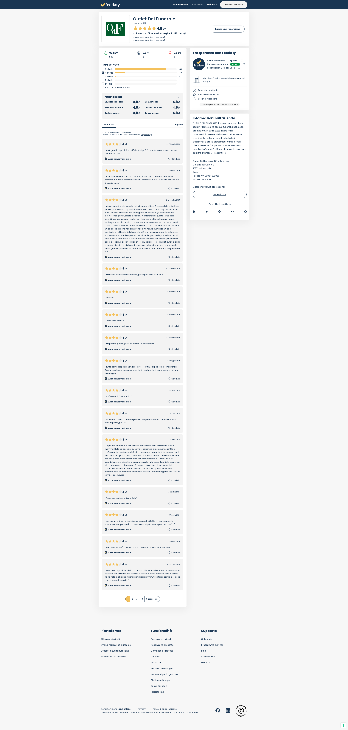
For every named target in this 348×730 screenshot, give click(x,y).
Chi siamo (197, 4)
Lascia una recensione (227, 29)
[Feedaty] (110, 5)
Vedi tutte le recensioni (117, 87)
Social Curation (159, 686)
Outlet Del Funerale (154, 19)
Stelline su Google (160, 680)
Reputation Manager (162, 668)
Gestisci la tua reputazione (115, 650)
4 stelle (109, 72)
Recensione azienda (161, 639)
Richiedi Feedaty (233, 4)
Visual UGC (156, 662)
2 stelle (109, 80)
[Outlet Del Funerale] (115, 29)
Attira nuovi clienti (110, 639)
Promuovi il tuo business (113, 656)
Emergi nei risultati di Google (116, 645)
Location (155, 656)
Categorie (206, 639)
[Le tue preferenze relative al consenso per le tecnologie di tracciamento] (343, 725)
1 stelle (108, 83)
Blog (203, 650)
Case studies (208, 656)
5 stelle (109, 69)
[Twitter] (207, 211)
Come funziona (179, 4)
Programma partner (212, 645)
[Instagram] (245, 211)
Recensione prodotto (162, 645)
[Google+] (219, 211)
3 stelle (109, 76)
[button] (220, 80)
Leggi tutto (220, 152)
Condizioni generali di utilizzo (116, 709)
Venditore (109, 124)
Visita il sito (219, 194)
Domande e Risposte (162, 650)
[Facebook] (194, 211)
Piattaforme (157, 691)
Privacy (142, 709)
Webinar (205, 662)
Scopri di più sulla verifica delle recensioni (218, 104)
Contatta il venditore (220, 204)
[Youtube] (232, 211)
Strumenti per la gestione (164, 674)
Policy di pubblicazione (165, 709)
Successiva (152, 599)
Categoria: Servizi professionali (209, 186)
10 (142, 599)
